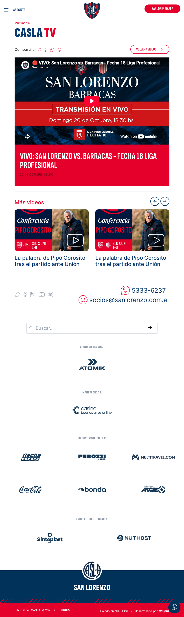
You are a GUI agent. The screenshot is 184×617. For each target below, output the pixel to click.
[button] (39, 51)
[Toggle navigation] (7, 10)
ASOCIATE (19, 10)
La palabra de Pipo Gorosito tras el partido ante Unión (50, 261)
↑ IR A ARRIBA (64, 610)
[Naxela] (164, 610)
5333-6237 (149, 290)
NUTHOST (122, 611)
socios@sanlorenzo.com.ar (129, 300)
